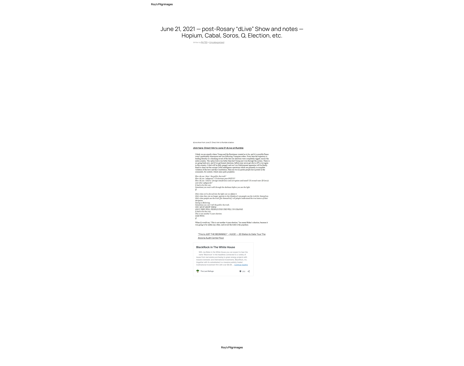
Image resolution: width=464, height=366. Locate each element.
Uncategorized (216, 42)
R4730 (204, 42)
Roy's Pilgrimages (162, 4)
